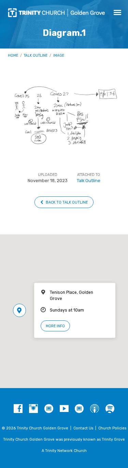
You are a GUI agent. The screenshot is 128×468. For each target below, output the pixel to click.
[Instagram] (33, 408)
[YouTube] (64, 408)
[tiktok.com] (48, 408)
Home (13, 55)
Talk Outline (35, 55)
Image (58, 55)
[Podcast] (94, 408)
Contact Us (83, 428)
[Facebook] (18, 408)
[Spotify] (109, 408)
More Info (55, 326)
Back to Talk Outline (66, 202)
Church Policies (112, 428)
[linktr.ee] (79, 408)
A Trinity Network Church (64, 451)
